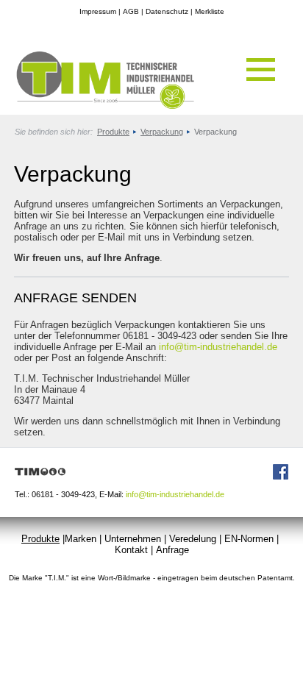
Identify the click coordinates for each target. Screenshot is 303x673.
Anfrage (172, 549)
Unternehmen (132, 538)
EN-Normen (249, 538)
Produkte (113, 131)
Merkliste (209, 11)
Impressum (97, 11)
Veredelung (192, 538)
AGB (131, 11)
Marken (80, 538)
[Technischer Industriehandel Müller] (98, 106)
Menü (261, 69)
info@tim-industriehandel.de (218, 346)
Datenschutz (167, 11)
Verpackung (161, 131)
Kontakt (131, 549)
